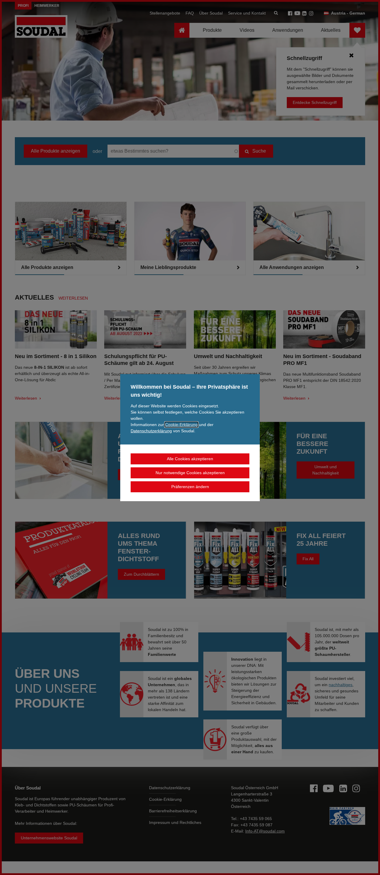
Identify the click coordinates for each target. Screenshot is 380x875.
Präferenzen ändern (190, 486)
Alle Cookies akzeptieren (190, 458)
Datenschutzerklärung (151, 430)
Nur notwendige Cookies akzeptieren (190, 472)
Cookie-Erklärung (181, 424)
